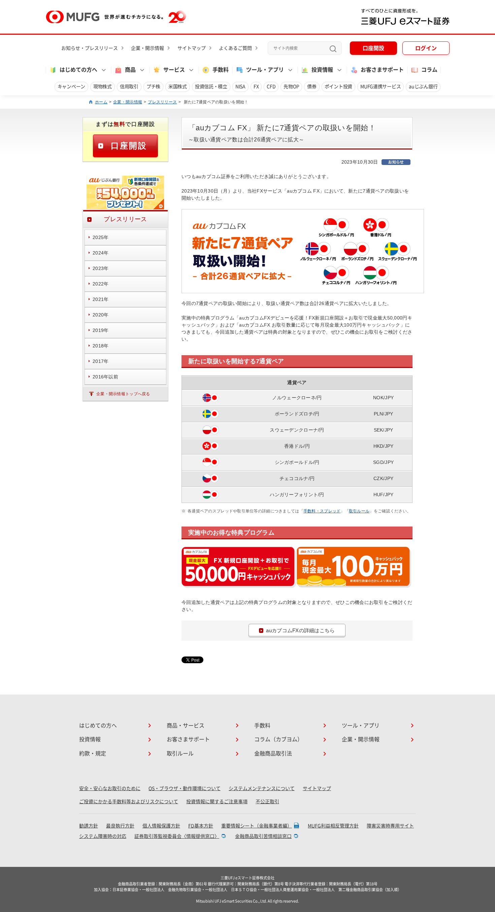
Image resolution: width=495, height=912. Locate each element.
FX (256, 86)
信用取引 (129, 86)
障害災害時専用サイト (390, 825)
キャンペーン (71, 86)
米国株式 (177, 86)
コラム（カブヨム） (278, 739)
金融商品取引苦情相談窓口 (263, 836)
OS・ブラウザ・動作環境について (184, 788)
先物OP (291, 86)
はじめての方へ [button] (78, 69)
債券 (311, 86)
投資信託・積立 (211, 86)
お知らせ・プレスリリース (89, 48)
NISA (240, 86)
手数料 (220, 69)
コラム (429, 69)
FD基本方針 (200, 825)
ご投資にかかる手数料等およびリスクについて (128, 801)
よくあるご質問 (235, 48)
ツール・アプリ (361, 725)
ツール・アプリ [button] (265, 69)
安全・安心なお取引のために (109, 788)
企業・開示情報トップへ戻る (123, 394)
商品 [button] (130, 69)
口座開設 (373, 48)
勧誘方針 (88, 825)
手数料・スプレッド (322, 511)
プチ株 (153, 86)
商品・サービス (185, 725)
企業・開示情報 (147, 48)
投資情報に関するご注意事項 (217, 801)
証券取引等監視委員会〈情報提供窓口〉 (176, 836)
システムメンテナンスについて (262, 788)
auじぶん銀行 (423, 86)
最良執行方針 (120, 825)
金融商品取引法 (273, 753)
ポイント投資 (338, 86)
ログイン (426, 48)
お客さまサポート (382, 69)
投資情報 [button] (322, 69)
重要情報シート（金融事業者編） (256, 825)
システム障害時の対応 (102, 836)
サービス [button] (174, 69)
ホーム (101, 102)
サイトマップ (191, 48)
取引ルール (359, 511)
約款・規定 (92, 753)
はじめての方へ (98, 725)
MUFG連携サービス (380, 86)
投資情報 (90, 739)
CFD (271, 86)
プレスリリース (162, 102)
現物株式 (102, 86)
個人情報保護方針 (161, 825)
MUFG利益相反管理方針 (333, 825)
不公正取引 (267, 801)
